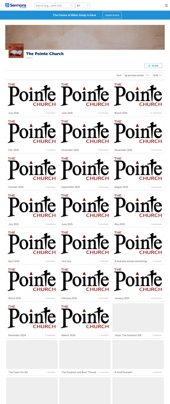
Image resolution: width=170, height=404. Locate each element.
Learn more (112, 15)
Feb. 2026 (13, 150)
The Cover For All (18, 372)
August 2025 (121, 187)
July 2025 (13, 224)
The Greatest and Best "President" (81, 372)
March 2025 (14, 298)
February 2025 (69, 298)
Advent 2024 (68, 335)
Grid (155, 75)
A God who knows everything (131, 261)
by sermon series (134, 75)
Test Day (66, 261)
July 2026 (13, 113)
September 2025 (70, 187)
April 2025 (14, 261)
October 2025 (16, 187)
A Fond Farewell (123, 372)
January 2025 (122, 298)
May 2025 (120, 224)
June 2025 (67, 224)
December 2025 (70, 150)
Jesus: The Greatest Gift (128, 335)
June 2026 (67, 113)
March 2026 (121, 113)
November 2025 (123, 150)
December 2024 (17, 335)
